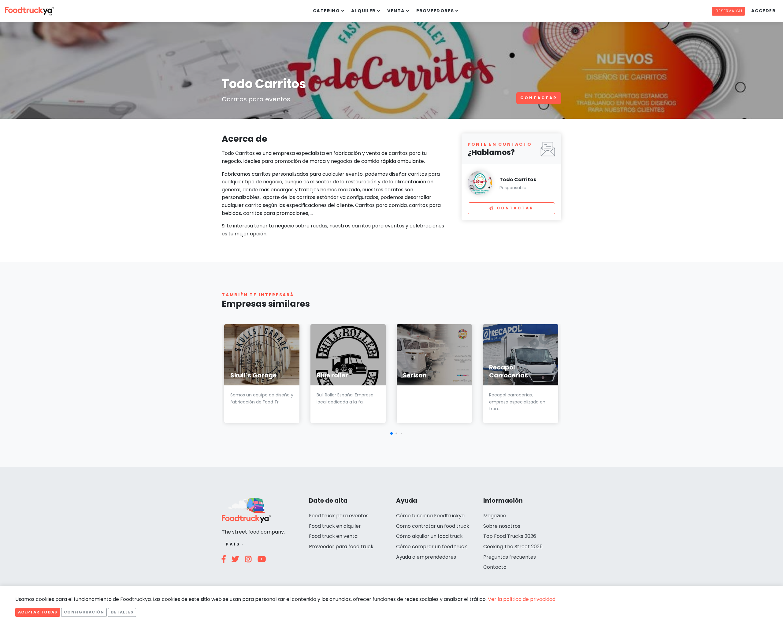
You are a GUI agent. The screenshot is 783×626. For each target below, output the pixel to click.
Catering (326, 11)
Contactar (538, 97)
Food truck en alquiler (335, 526)
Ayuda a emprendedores (426, 556)
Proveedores (435, 11)
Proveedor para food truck (341, 546)
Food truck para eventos (339, 515)
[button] (391, 433)
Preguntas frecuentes (509, 556)
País (233, 544)
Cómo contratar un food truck (432, 526)
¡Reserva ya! (728, 10)
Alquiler (363, 11)
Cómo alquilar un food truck (429, 536)
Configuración (84, 612)
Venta (396, 11)
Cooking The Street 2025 (513, 546)
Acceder (763, 11)
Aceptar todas (37, 612)
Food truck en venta (333, 536)
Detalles (122, 612)
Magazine (494, 515)
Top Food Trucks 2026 (509, 536)
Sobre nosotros (501, 526)
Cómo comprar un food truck (431, 546)
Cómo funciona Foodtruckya (430, 515)
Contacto (495, 567)
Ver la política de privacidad (521, 599)
